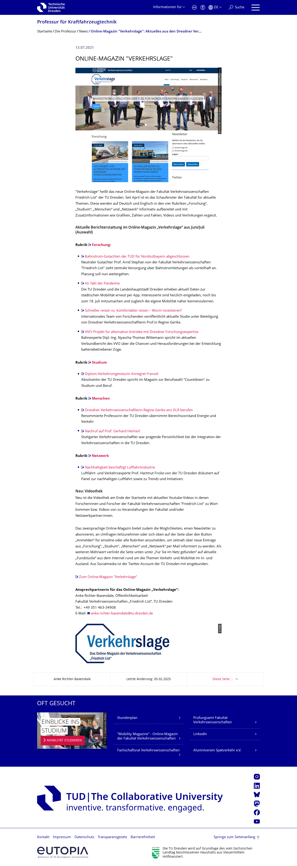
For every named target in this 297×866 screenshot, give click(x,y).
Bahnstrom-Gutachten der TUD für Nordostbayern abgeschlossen (137, 257)
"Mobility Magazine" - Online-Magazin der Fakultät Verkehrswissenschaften (147, 737)
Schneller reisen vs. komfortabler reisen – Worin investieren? (133, 311)
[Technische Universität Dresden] (51, 7)
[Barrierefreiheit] (202, 7)
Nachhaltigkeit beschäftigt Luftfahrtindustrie (120, 467)
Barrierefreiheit (143, 837)
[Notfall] (194, 7)
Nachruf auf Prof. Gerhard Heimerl (112, 431)
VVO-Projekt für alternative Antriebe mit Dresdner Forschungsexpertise (141, 332)
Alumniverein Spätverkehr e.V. (217, 750)
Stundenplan (127, 718)
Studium (99, 363)
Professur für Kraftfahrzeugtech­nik (76, 22)
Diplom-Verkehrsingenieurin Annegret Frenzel (121, 374)
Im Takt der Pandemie (102, 283)
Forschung (101, 245)
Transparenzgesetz (112, 837)
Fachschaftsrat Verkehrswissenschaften (148, 750)
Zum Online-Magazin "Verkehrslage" (108, 577)
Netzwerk (100, 456)
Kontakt (43, 837)
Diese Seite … (223, 679)
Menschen (101, 399)
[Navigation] (255, 7)
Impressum (62, 837)
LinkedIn (200, 734)
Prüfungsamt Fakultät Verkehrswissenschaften (212, 720)
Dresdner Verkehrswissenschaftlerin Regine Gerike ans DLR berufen (139, 410)
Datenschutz (84, 837)
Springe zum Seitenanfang (234, 837)
